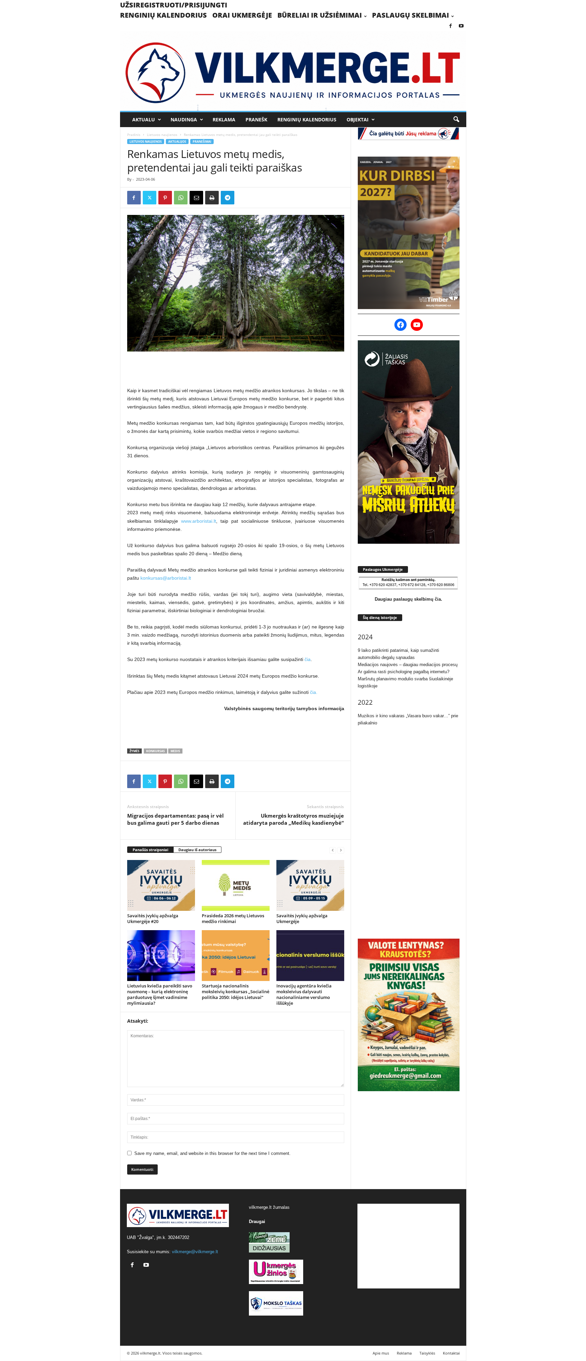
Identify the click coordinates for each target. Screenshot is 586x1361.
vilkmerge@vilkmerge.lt (195, 1251)
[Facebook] (451, 26)
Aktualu (143, 119)
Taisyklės (427, 1353)
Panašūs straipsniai (150, 849)
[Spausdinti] (212, 197)
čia (308, 659)
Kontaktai (451, 1353)
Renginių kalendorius (163, 15)
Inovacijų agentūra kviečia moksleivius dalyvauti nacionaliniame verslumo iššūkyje (304, 994)
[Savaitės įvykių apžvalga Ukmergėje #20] (161, 885)
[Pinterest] (165, 197)
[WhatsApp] (181, 197)
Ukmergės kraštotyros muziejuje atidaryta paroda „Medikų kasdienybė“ (293, 819)
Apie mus (381, 1353)
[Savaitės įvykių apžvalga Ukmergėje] (310, 885)
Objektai (358, 119)
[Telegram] (227, 197)
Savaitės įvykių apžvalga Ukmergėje (302, 918)
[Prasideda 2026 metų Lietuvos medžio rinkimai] (236, 885)
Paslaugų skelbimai (410, 15)
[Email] (196, 197)
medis (175, 751)
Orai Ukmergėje (242, 15)
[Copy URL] (243, 197)
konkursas (155, 751)
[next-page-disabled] (340, 850)
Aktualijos (177, 141)
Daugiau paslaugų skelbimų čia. (408, 599)
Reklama (224, 119)
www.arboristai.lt (198, 521)
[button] (456, 119)
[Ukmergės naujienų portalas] (293, 71)
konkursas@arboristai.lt (165, 578)
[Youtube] (461, 26)
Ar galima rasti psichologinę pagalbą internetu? (403, 671)
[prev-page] (332, 850)
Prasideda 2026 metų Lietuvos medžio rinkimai (233, 918)
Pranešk (256, 119)
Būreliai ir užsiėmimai (319, 15)
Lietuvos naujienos (162, 134)
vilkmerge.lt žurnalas (269, 1207)
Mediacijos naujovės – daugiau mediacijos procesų (407, 664)
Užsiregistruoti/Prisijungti (173, 4)
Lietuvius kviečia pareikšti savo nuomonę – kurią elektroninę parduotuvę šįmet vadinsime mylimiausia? (159, 994)
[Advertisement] (235, 369)
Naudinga (184, 119)
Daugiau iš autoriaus (197, 849)
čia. (313, 692)
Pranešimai (202, 141)
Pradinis (133, 134)
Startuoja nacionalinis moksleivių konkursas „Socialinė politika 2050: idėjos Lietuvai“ (235, 991)
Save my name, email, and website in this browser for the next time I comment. (212, 1153)
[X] (149, 197)
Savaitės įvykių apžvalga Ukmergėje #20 (152, 918)
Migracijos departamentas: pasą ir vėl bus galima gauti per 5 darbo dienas (175, 819)
